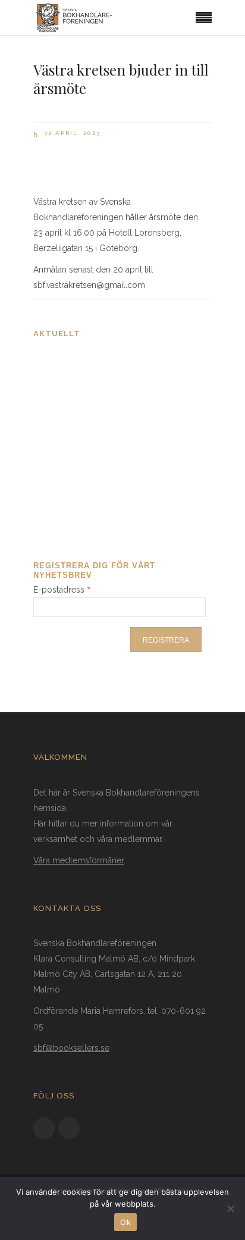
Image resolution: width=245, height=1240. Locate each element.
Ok (125, 1222)
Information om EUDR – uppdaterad (113, 483)
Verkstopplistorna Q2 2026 (91, 428)
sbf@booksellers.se (71, 1048)
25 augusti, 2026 (67, 399)
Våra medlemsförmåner (78, 860)
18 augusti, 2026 (67, 455)
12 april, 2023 (71, 133)
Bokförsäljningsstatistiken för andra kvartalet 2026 (112, 366)
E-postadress (62, 590)
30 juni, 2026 (61, 511)
